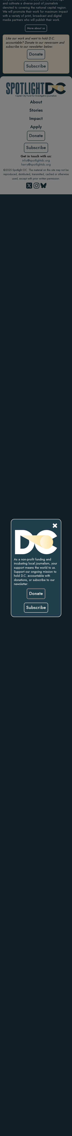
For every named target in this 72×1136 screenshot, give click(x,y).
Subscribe (36, 607)
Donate (36, 593)
